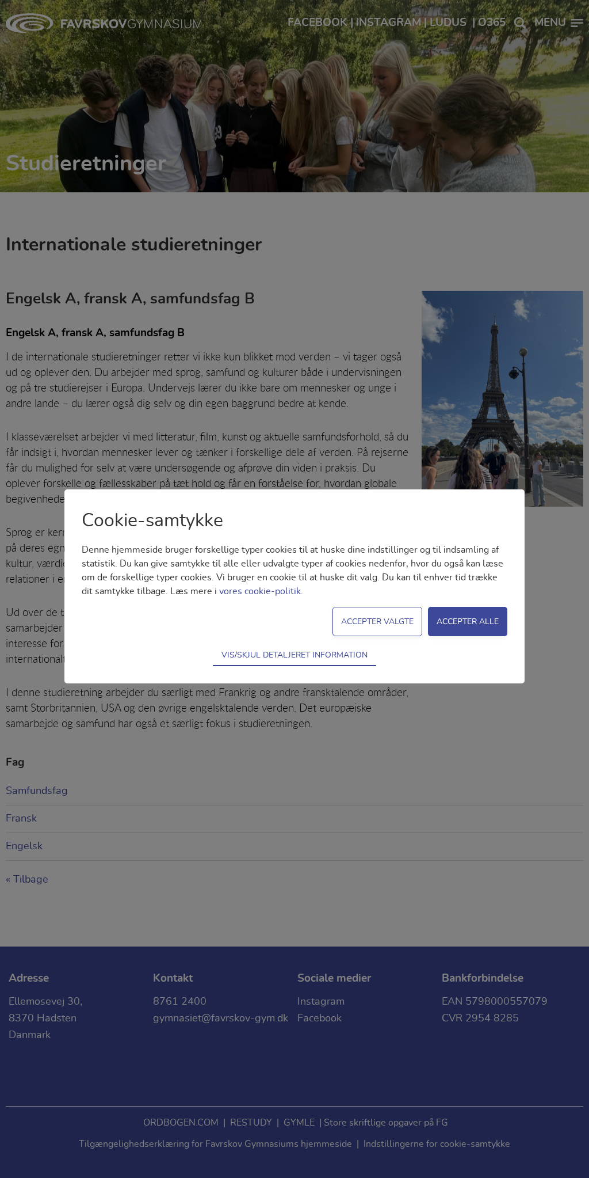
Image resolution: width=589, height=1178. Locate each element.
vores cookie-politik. (261, 591)
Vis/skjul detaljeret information (294, 655)
